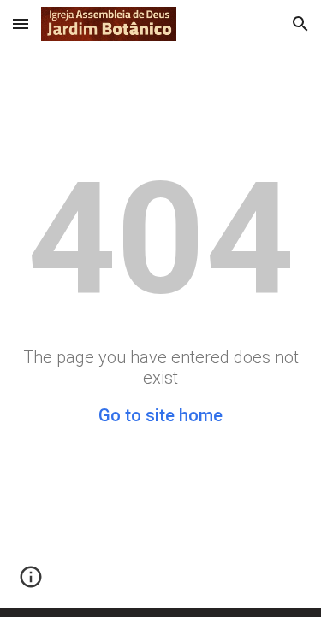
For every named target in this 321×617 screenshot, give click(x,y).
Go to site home (160, 415)
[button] (20, 23)
